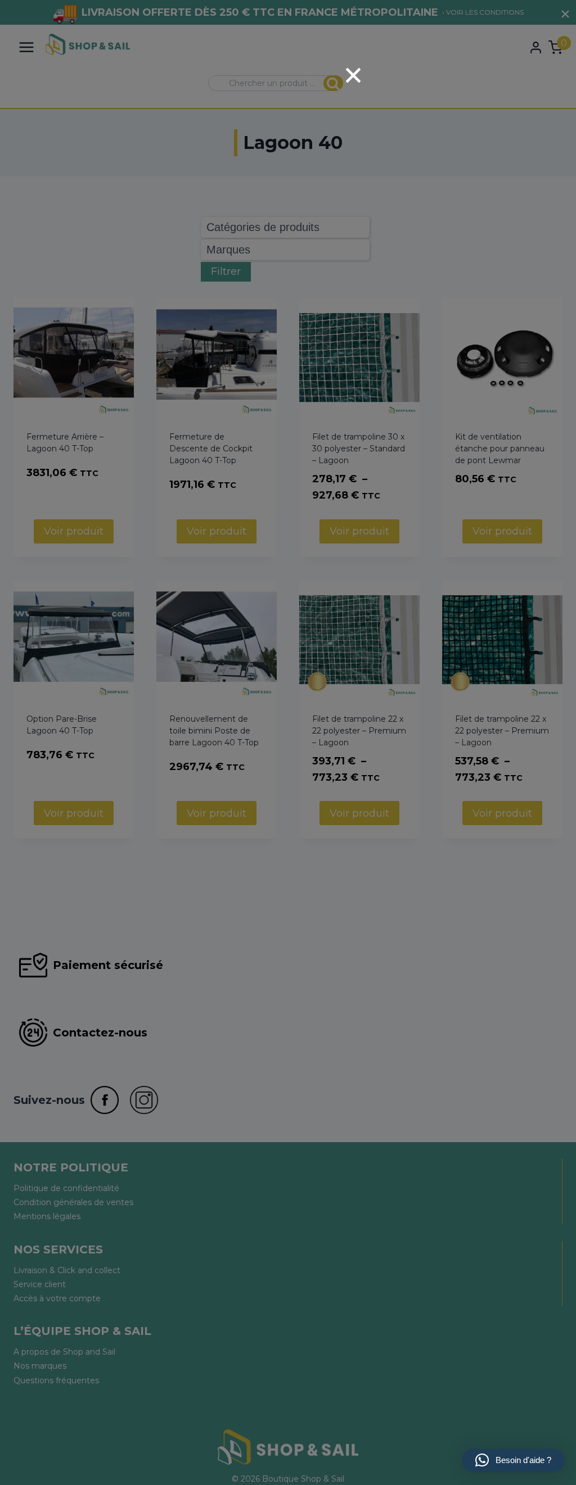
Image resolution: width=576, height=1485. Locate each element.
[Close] (353, 75)
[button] (513, 1460)
